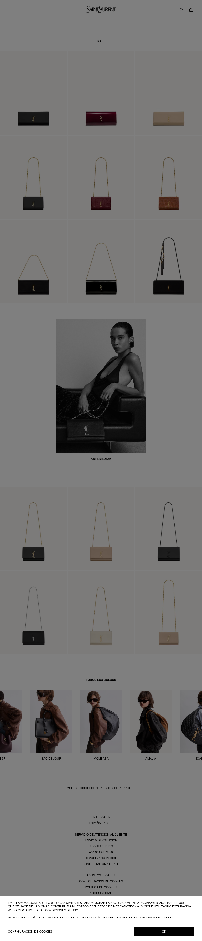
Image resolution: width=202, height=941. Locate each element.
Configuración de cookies (30, 931)
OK (164, 931)
